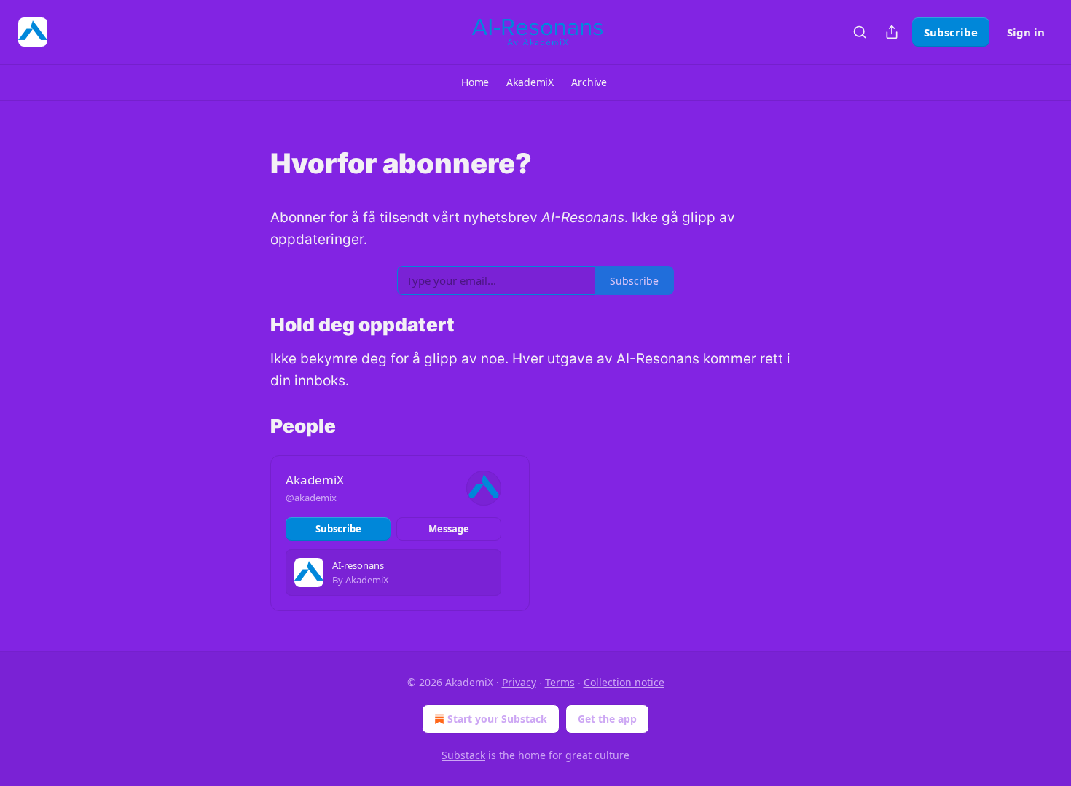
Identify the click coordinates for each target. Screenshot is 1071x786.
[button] (475, 82)
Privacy (519, 682)
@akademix (311, 497)
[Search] (859, 32)
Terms (560, 682)
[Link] (250, 163)
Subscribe (951, 32)
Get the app (607, 719)
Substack (463, 755)
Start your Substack (497, 719)
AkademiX (315, 479)
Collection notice (624, 682)
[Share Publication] (891, 32)
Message (448, 528)
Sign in (1026, 32)
